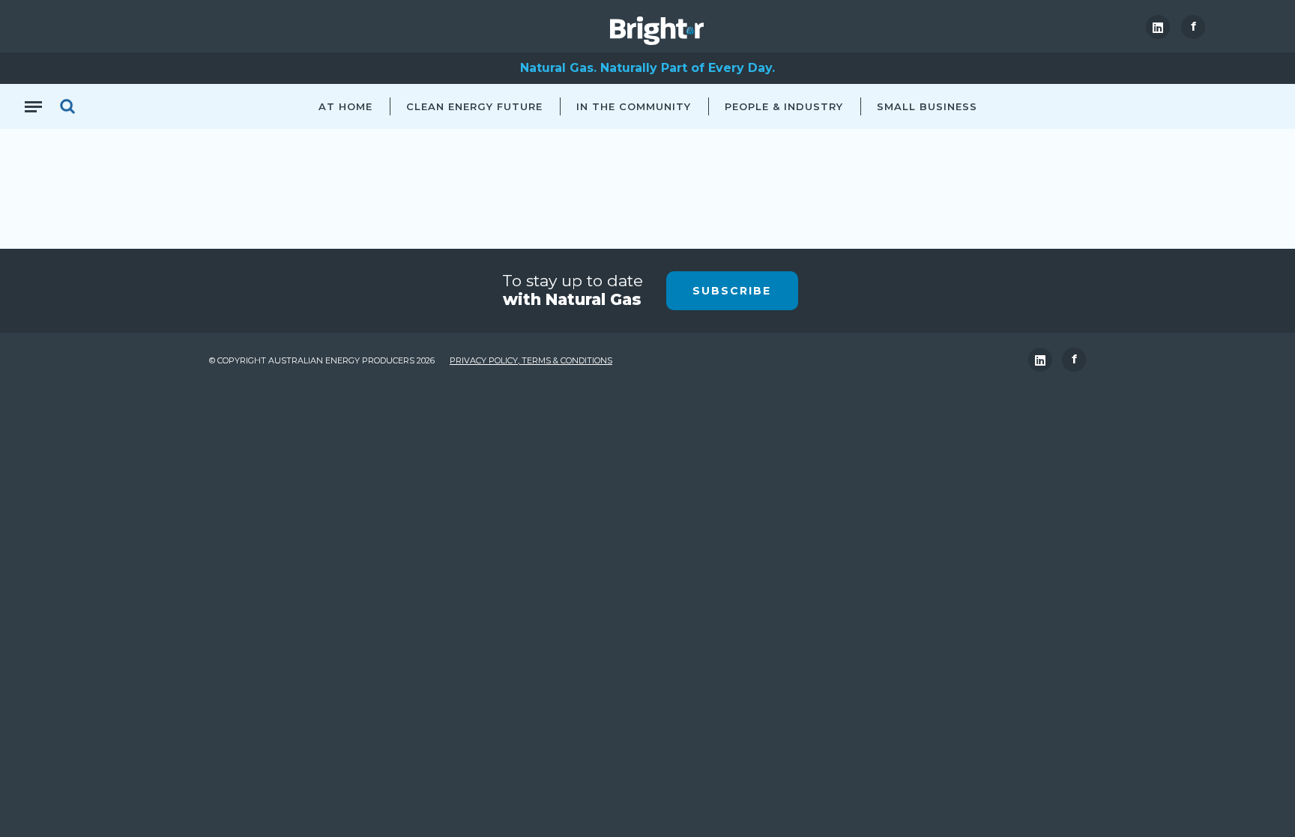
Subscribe (731, 290)
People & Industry (784, 106)
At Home (345, 106)
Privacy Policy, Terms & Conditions (531, 360)
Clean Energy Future (474, 106)
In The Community (633, 106)
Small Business (927, 106)
